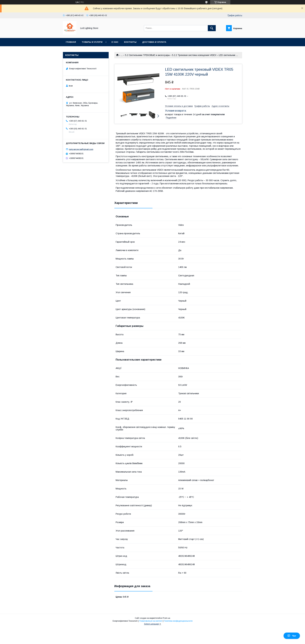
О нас (114, 42)
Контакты (130, 42)
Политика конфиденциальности (178, 621)
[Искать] (212, 28)
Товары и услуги (92, 42)
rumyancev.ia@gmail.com (81, 149)
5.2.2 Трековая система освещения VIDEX (194, 55)
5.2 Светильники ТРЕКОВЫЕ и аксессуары (147, 55)
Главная (71, 42)
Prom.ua (166, 618)
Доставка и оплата (154, 42)
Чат (294, 635)
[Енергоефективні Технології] (69, 34)
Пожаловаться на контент (150, 621)
